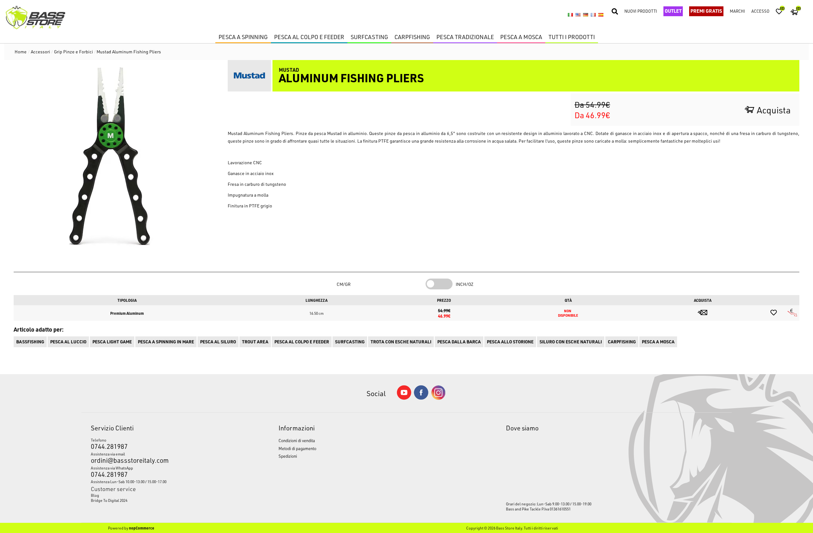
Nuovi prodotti (640, 11)
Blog (95, 495)
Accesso (760, 11)
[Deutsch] (585, 15)
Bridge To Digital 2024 (109, 500)
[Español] (601, 15)
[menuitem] (160, 495)
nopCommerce (141, 527)
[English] (578, 15)
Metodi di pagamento (297, 448)
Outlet (673, 11)
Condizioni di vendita (297, 440)
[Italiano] (570, 15)
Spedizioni (288, 456)
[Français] (593, 15)
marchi (737, 11)
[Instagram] (438, 398)
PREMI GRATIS (706, 11)
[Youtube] (404, 398)
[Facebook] (421, 398)
